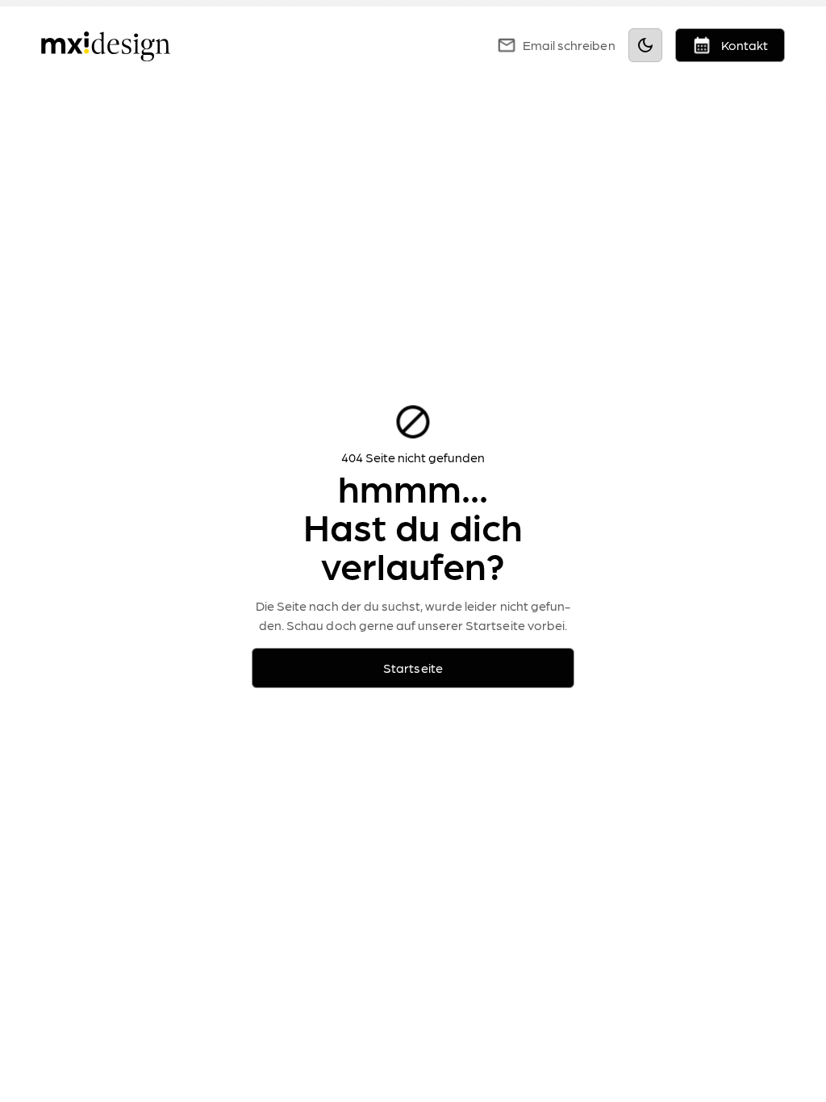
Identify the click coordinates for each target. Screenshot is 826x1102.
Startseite (412, 667)
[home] (105, 44)
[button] (469, 45)
